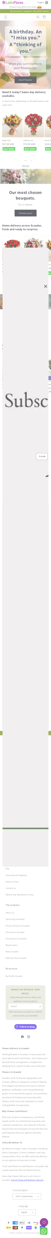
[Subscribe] (44, 456)
